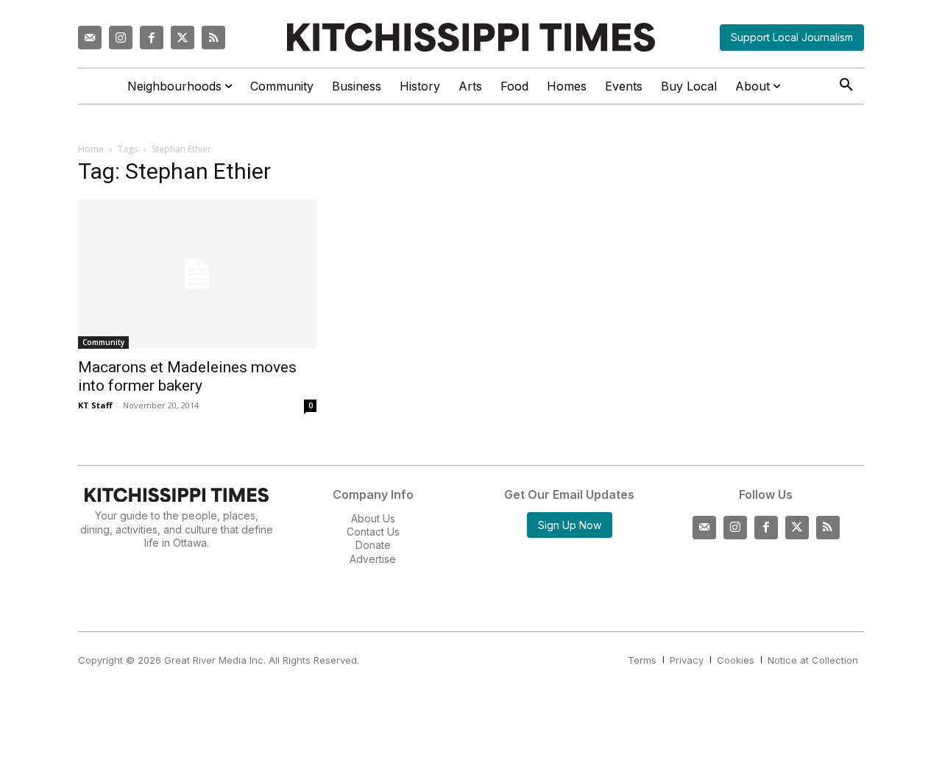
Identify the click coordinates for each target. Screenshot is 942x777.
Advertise (373, 559)
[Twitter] (182, 37)
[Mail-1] (90, 37)
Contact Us (373, 531)
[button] (846, 85)
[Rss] (213, 37)
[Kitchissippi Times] (471, 37)
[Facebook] (151, 37)
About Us (373, 518)
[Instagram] (120, 37)
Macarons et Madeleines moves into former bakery (187, 376)
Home (91, 149)
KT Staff (95, 405)
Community (103, 342)
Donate (373, 545)
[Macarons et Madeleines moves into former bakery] (197, 274)
